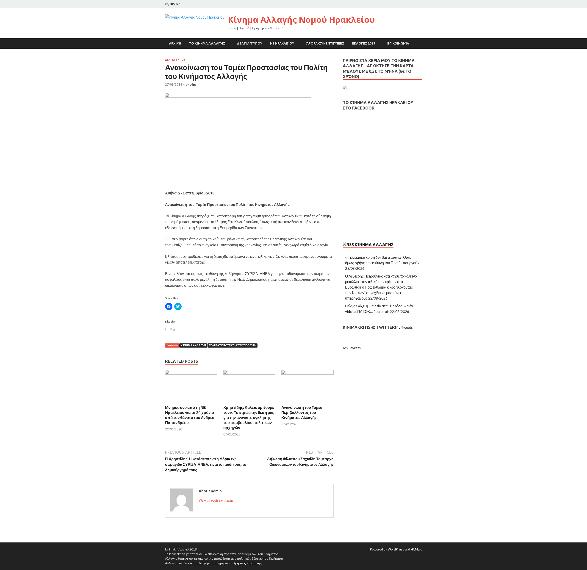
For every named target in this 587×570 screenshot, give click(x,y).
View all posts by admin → (218, 500)
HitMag (416, 549)
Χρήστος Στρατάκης (247, 563)
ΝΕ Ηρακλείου (282, 43)
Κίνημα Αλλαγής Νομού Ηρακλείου (301, 19)
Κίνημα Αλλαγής (193, 345)
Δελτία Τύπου (249, 43)
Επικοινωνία (398, 43)
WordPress (396, 549)
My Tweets (404, 327)
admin (194, 84)
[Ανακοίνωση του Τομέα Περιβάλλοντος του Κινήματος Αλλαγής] (307, 373)
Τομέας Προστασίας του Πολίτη (232, 345)
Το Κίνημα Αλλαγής (207, 43)
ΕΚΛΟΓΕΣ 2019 (363, 43)
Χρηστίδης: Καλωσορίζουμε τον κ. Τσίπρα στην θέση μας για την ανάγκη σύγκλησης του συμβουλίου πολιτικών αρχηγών (248, 417)
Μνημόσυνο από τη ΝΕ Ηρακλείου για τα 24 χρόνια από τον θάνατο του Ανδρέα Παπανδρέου (189, 415)
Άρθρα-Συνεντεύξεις (325, 43)
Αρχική (175, 43)
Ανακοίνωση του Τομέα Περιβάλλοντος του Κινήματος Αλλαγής (301, 412)
